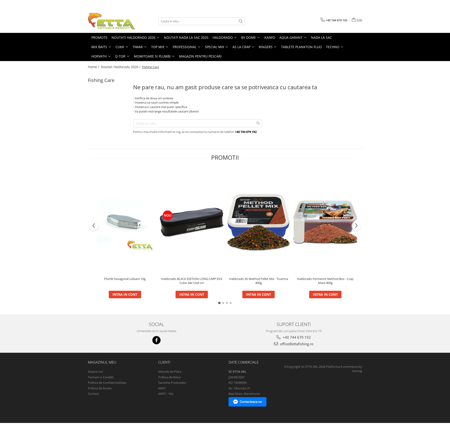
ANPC (162, 388)
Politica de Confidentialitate (107, 382)
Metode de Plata (169, 371)
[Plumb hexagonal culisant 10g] (124, 222)
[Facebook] (156, 340)
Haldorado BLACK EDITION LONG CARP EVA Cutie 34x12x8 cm (191, 281)
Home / (94, 67)
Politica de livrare (100, 388)
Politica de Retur (169, 377)
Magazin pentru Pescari (200, 56)
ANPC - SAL (166, 393)
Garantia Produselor (172, 382)
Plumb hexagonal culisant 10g (125, 279)
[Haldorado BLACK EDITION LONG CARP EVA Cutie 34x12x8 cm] (191, 222)
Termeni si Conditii (101, 377)
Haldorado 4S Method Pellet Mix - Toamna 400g (258, 281)
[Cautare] (240, 21)
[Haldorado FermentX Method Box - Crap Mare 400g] (325, 221)
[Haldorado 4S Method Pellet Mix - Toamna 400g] (258, 222)
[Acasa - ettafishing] (111, 21)
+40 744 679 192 (296, 337)
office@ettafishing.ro (296, 343)
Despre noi (95, 371)
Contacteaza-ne (251, 401)
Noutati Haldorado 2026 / (121, 67)
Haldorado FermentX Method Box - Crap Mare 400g (325, 281)
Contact (93, 393)
